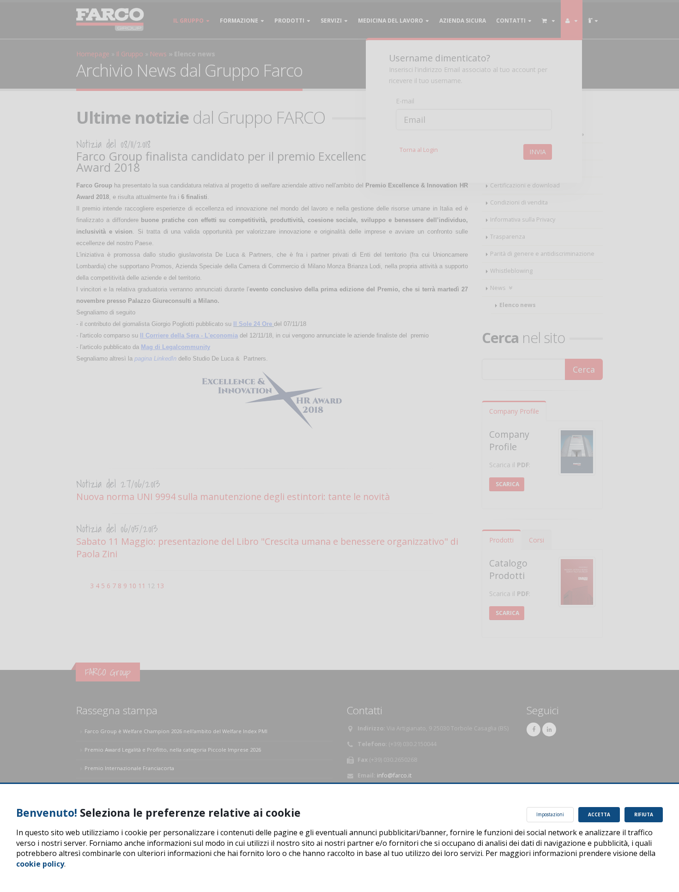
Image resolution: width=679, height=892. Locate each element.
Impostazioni (550, 814)
